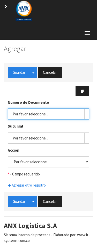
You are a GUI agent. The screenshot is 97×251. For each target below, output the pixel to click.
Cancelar (50, 72)
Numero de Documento (28, 102)
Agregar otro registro (28, 185)
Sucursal (15, 126)
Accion (13, 150)
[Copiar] (82, 91)
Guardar (19, 72)
